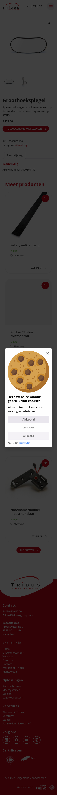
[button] (50, 6)
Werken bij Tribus (13, 668)
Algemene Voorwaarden (31, 778)
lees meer (36, 267)
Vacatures (8, 716)
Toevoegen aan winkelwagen (24, 128)
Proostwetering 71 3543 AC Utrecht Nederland (14, 630)
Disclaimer (9, 778)
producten (27, 550)
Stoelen (7, 693)
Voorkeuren (28, 427)
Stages (7, 719)
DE (40, 6)
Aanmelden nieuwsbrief (17, 723)
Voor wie (8, 656)
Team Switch (24, 443)
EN (34, 6)
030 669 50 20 (12, 611)
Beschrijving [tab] (15, 155)
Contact (7, 664)
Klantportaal (10, 671)
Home (6, 649)
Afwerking (21, 145)
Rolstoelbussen (12, 686)
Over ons (8, 660)
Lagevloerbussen (13, 697)
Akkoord (28, 419)
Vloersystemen (11, 690)
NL (28, 6)
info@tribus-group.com (18, 615)
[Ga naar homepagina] (11, 6)
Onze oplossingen (13, 652)
